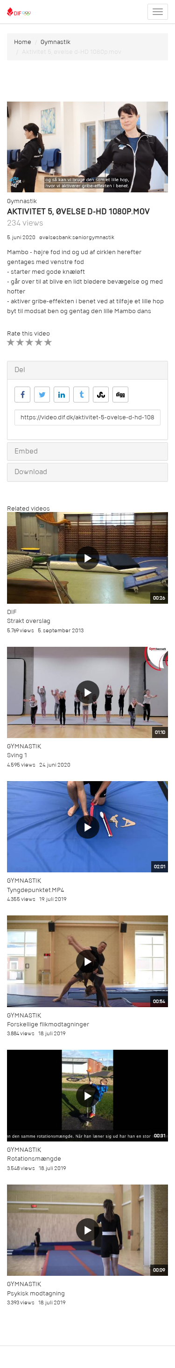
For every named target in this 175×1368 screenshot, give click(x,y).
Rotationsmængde (34, 1158)
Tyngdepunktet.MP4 (35, 889)
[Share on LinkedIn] (62, 394)
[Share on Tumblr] (81, 394)
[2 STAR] (20, 342)
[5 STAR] (48, 342)
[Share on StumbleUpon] (101, 394)
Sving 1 (17, 755)
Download (30, 472)
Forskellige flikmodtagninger (48, 1024)
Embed (26, 451)
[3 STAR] (30, 342)
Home (22, 41)
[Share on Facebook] (22, 394)
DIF (11, 611)
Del (19, 370)
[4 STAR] (39, 342)
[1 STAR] (11, 342)
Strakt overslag (28, 620)
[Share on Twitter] (42, 394)
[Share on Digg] (120, 394)
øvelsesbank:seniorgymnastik (76, 237)
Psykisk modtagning (36, 1293)
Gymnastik (55, 41)
